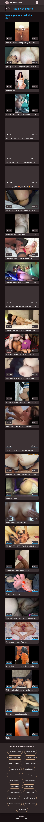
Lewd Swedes (30, 804)
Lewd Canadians (14, 763)
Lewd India (15, 786)
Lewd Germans (29, 781)
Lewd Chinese (31, 763)
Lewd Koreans (30, 792)
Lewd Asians (30, 752)
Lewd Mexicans (29, 798)
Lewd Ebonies (13, 775)
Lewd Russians (14, 804)
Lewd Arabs (16, 2)
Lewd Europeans (30, 775)
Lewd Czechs (15, 769)
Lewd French (14, 781)
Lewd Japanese (14, 792)
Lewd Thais (22, 810)
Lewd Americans (15, 752)
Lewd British (30, 757)
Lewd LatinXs (14, 798)
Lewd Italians (28, 786)
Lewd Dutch (29, 769)
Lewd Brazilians (15, 757)
